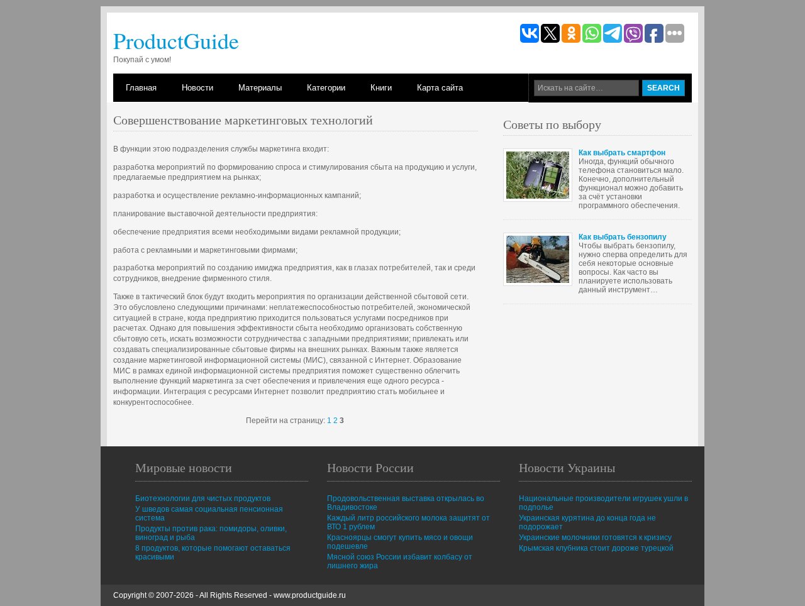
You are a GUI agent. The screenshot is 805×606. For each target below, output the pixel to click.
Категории (326, 87)
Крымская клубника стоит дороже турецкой (596, 548)
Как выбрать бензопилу (623, 237)
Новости (197, 87)
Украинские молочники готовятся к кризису (595, 537)
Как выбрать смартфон (622, 152)
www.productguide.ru (310, 595)
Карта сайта (440, 87)
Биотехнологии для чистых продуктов (202, 498)
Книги (381, 87)
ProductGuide (176, 40)
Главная (141, 87)
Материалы (260, 87)
